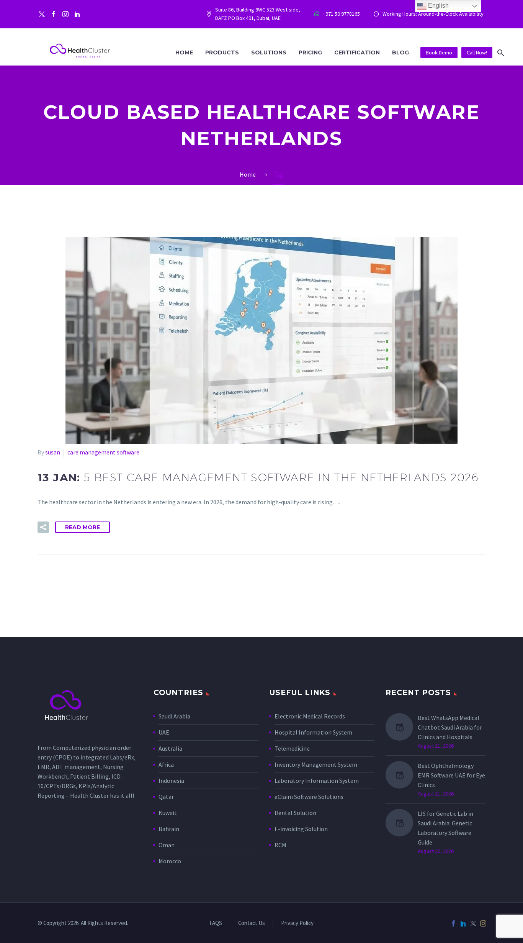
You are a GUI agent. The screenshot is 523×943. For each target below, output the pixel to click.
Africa (166, 764)
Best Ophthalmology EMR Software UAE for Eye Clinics (451, 775)
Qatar (166, 796)
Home (184, 52)
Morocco (170, 861)
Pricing (310, 52)
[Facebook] (54, 14)
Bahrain (169, 829)
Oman (167, 845)
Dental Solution (295, 813)
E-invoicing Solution (301, 829)
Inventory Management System (316, 764)
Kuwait (168, 813)
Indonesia (171, 780)
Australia (170, 748)
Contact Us (251, 923)
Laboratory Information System (317, 780)
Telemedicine (292, 748)
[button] (500, 52)
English (438, 5)
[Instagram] (65, 14)
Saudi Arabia (174, 716)
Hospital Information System (314, 732)
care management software (103, 452)
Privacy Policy (297, 923)
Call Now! (477, 52)
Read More (82, 527)
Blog (400, 52)
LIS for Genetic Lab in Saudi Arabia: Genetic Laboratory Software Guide (445, 828)
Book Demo (439, 52)
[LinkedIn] (463, 923)
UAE (164, 732)
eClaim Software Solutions (309, 796)
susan (52, 452)
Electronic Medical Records (310, 716)
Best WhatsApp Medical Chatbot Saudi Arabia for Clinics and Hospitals (450, 727)
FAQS (215, 923)
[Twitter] (42, 14)
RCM (280, 845)
